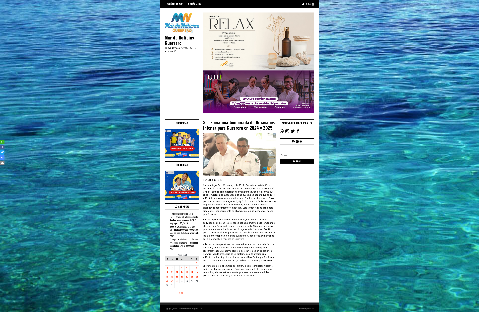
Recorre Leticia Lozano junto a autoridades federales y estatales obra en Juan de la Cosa (184, 230)
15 (197, 272)
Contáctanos (194, 3)
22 (197, 276)
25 (177, 281)
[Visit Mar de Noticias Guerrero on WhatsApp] (282, 131)
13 (187, 272)
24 (172, 281)
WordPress (310, 308)
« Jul (181, 292)
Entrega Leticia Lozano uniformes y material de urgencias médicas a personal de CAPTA (184, 242)
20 (187, 276)
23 (167, 281)
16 (167, 276)
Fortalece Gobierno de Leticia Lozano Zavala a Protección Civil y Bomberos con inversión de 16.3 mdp (184, 218)
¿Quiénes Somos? (175, 3)
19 (182, 276)
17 (172, 276)
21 (192, 276)
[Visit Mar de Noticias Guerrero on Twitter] (293, 131)
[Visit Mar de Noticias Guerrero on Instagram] (287, 131)
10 (172, 272)
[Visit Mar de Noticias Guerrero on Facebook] (298, 131)
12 (182, 272)
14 (192, 272)
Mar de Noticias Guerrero (179, 40)
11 (177, 272)
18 (177, 276)
